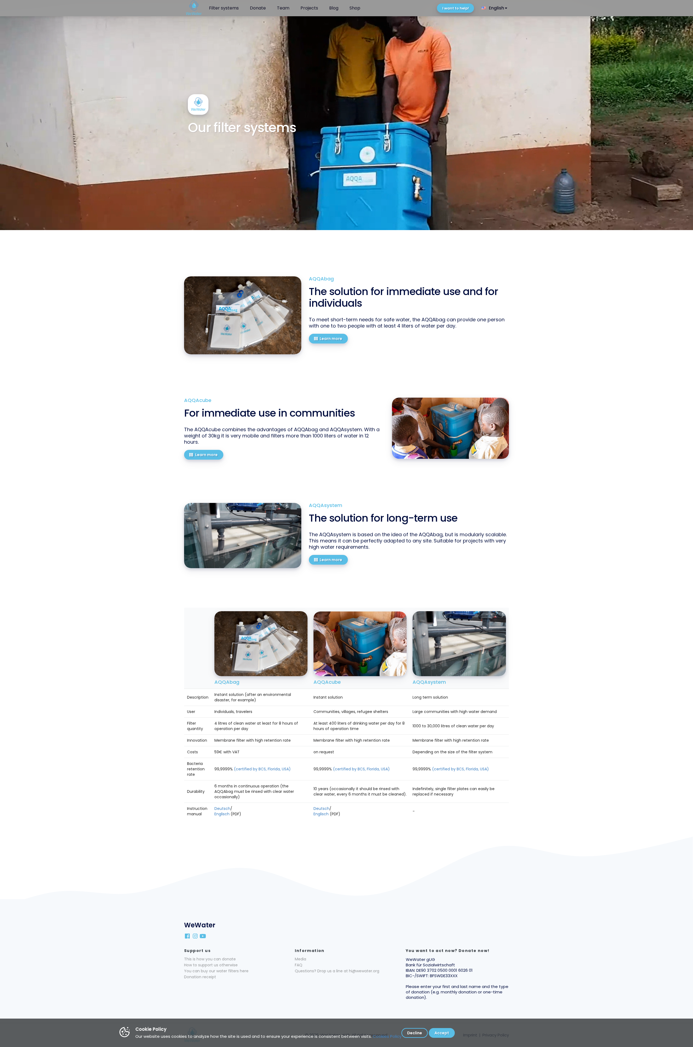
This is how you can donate (210, 959)
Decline (414, 1033)
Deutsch (222, 808)
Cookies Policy (387, 1036)
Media (300, 959)
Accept (441, 1033)
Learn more (331, 338)
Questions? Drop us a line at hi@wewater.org (337, 971)
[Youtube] (203, 935)
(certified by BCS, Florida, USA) (262, 769)
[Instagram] (195, 935)
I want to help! (455, 8)
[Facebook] (188, 935)
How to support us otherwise (211, 965)
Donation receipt (200, 977)
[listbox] (495, 8)
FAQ (298, 965)
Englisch (222, 814)
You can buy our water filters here (216, 971)
